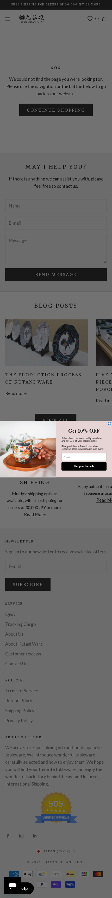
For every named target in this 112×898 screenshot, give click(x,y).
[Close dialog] (109, 423)
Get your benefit (84, 466)
